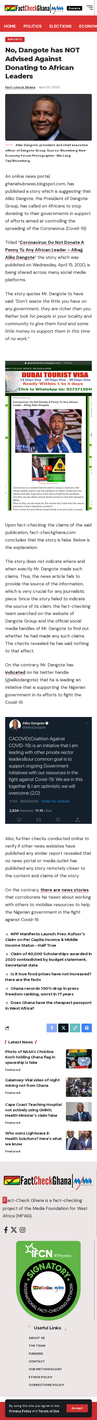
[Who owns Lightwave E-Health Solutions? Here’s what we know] (79, 1140)
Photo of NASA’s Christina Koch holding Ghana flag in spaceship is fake (30, 1057)
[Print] (86, 1028)
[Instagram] (22, 1230)
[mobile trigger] (88, 8)
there (46, 890)
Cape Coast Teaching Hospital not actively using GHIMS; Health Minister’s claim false (33, 1110)
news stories (75, 890)
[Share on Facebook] (52, 1028)
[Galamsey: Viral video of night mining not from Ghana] (79, 1087)
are (56, 890)
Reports (15, 39)
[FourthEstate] (34, 8)
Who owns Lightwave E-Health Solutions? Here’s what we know (33, 1138)
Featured (12, 1070)
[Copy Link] (75, 1028)
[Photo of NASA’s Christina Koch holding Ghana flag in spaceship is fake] (79, 1058)
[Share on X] (63, 1028)
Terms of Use (49, 1411)
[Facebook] (6, 1230)
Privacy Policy (20, 1411)
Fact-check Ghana (20, 87)
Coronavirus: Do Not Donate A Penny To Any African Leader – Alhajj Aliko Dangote (44, 250)
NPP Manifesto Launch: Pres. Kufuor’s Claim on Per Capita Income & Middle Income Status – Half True (45, 939)
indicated (15, 672)
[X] (13, 1230)
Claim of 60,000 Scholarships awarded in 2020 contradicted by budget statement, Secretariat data (48, 959)
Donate (74, 8)
